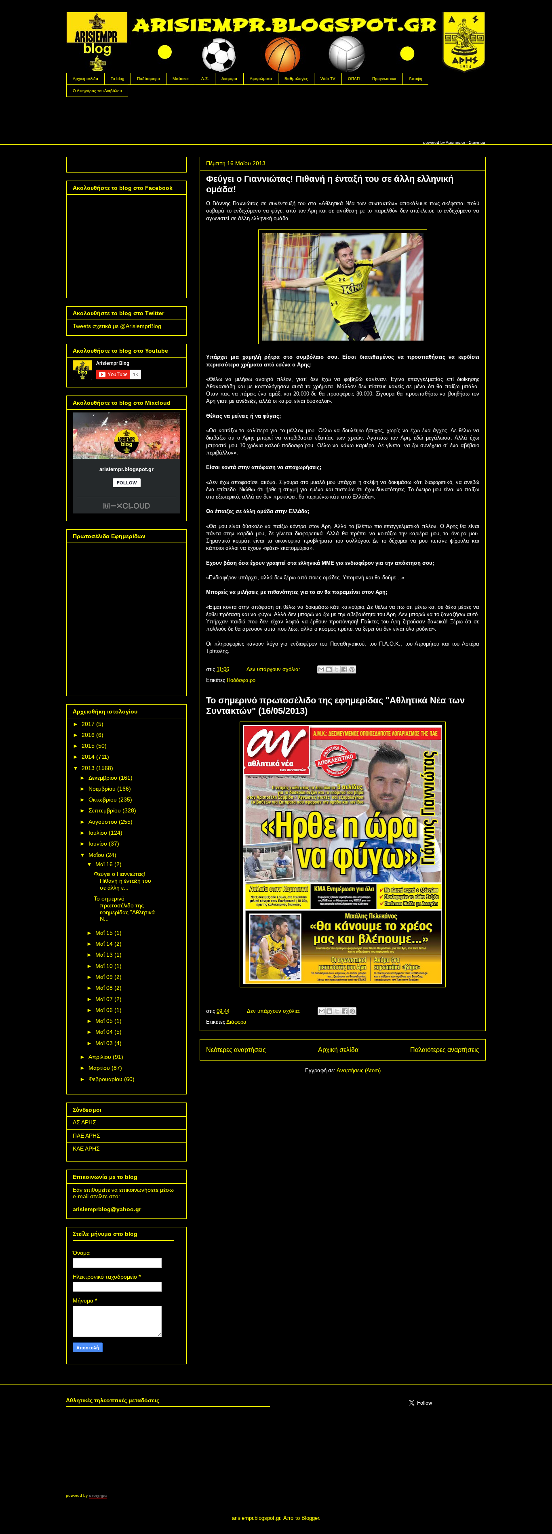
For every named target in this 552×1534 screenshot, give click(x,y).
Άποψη (415, 78)
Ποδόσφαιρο (148, 78)
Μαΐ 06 (104, 1010)
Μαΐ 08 (104, 988)
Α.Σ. (205, 78)
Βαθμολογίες (296, 78)
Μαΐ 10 (104, 966)
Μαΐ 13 (104, 954)
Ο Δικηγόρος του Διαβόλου (97, 90)
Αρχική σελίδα (85, 78)
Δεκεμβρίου (102, 777)
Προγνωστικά (384, 78)
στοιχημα (98, 1495)
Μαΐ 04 (104, 1032)
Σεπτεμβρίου (104, 810)
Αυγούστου (102, 822)
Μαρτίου (99, 1068)
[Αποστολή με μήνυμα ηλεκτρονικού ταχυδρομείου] (321, 669)
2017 (88, 724)
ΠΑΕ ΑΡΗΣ (86, 1135)
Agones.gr (455, 142)
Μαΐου (96, 855)
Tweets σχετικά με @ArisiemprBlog (117, 326)
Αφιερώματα (261, 78)
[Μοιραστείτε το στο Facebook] (344, 669)
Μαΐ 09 (104, 977)
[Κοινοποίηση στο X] (337, 669)
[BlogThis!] (329, 669)
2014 (88, 756)
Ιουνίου (97, 843)
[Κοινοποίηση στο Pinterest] (352, 669)
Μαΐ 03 (104, 1043)
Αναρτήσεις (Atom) (359, 1070)
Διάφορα (229, 78)
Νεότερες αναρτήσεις (236, 1049)
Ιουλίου (97, 832)
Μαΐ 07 (104, 999)
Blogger (310, 1518)
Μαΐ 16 (104, 864)
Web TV (327, 78)
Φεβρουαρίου (105, 1079)
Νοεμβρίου (102, 788)
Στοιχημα (477, 142)
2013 (88, 768)
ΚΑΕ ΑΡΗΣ (86, 1148)
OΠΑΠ (354, 78)
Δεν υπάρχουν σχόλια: (274, 669)
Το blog (117, 78)
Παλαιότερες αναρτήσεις (444, 1049)
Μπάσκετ (181, 78)
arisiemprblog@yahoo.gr (107, 1209)
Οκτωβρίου (102, 799)
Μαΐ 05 (104, 1021)
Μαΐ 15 (104, 933)
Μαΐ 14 (104, 944)
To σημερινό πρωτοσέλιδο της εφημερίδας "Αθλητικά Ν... (124, 908)
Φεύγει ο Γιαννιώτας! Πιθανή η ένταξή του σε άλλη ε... (122, 881)
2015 (88, 746)
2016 (88, 735)
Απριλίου (99, 1057)
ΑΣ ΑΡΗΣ (84, 1122)
